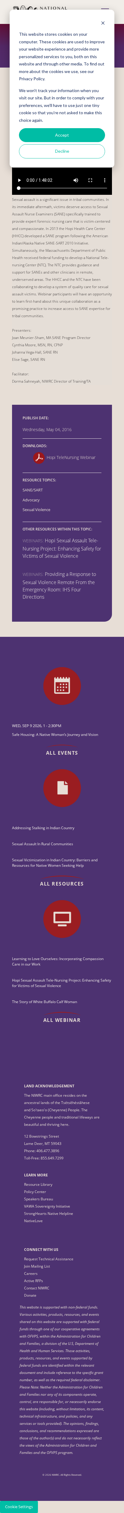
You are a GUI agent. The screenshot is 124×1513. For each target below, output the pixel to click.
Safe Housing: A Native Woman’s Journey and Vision (55, 734)
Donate (30, 1295)
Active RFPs (33, 1280)
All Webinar (62, 1020)
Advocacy (31, 500)
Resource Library (38, 1184)
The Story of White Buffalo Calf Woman (44, 1001)
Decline (62, 151)
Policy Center (35, 1191)
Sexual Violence (36, 509)
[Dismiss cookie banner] (103, 23)
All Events (62, 753)
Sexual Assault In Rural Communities (42, 843)
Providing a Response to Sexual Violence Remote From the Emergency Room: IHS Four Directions (59, 585)
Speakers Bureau (38, 1199)
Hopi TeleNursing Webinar (71, 457)
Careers (31, 1273)
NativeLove (33, 1220)
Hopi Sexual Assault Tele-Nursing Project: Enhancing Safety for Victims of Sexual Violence (62, 548)
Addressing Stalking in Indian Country (43, 827)
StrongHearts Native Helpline (48, 1213)
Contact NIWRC (36, 1288)
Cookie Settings (19, 1506)
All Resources (62, 883)
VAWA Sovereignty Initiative (47, 1206)
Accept (62, 135)
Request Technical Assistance (48, 1259)
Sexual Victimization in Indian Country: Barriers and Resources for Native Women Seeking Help (55, 862)
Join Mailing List (37, 1266)
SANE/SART (33, 490)
